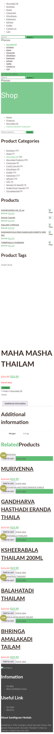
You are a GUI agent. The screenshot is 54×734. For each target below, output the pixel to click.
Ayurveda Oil (12, 4)
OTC (8, 182)
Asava (9, 10)
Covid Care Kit (13, 166)
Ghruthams (11, 16)
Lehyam (9, 22)
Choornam (11, 13)
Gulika (9, 25)
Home (9, 117)
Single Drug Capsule (15, 188)
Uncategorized (13, 191)
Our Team (10, 707)
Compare (5, 388)
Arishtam (10, 7)
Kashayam (11, 19)
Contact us (11, 29)
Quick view (21, 458)
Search (29, 132)
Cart (8, 32)
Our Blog (10, 686)
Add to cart (8, 458)
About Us (10, 710)
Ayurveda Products (15, 160)
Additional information (15, 404)
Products (10, 121)
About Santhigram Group (16, 689)
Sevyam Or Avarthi (14, 185)
